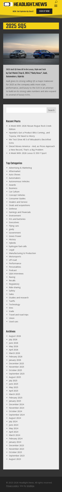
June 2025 (13, 383)
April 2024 (13, 431)
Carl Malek (13, 73)
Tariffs (12, 301)
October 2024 (15, 411)
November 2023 (16, 448)
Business (13, 188)
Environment (15, 215)
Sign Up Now (44, 11)
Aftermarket (14, 171)
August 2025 (15, 377)
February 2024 (15, 438)
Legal (11, 249)
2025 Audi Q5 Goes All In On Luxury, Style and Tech (26, 69)
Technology (14, 304)
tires (11, 307)
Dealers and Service (18, 202)
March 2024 (14, 435)
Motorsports (15, 256)
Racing (12, 277)
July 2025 (13, 380)
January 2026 (15, 360)
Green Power (15, 236)
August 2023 (15, 459)
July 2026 (13, 339)
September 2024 (17, 414)
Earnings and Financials (20, 212)
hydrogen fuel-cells (18, 246)
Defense (13, 208)
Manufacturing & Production (22, 253)
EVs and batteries (17, 219)
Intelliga (30, 486)
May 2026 (13, 346)
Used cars (13, 321)
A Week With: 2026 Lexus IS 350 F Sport (28, 153)
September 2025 (17, 373)
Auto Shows (14, 174)
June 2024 (13, 425)
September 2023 (17, 455)
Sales (11, 294)
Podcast (13, 270)
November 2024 (16, 407)
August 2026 (15, 336)
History (12, 239)
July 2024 (13, 421)
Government (15, 232)
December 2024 (16, 404)
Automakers (11, 77)
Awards (12, 184)
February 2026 (15, 356)
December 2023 (16, 445)
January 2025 (15, 401)
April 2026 (13, 349)
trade (11, 311)
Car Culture (14, 191)
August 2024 (15, 418)
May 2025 (13, 387)
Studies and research (19, 297)
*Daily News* (36, 73)
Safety (12, 290)
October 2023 (15, 452)
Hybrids (21, 77)
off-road (13, 260)
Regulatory (14, 284)
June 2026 (13, 343)
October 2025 (15, 370)
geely (11, 229)
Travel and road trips (18, 314)
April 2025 (13, 390)
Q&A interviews (16, 273)
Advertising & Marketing (20, 167)
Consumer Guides (17, 198)
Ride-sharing (15, 287)
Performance (15, 263)
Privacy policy (12, 486)
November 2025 (16, 366)
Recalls (12, 280)
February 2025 (15, 397)
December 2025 (16, 363)
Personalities (15, 266)
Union (11, 318)
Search (51, 110)
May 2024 (13, 428)
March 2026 (14, 353)
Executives (14, 222)
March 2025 (14, 394)
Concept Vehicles (17, 195)
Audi (45, 73)
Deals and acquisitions (19, 205)
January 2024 (15, 442)
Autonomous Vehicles (19, 181)
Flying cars (14, 225)
